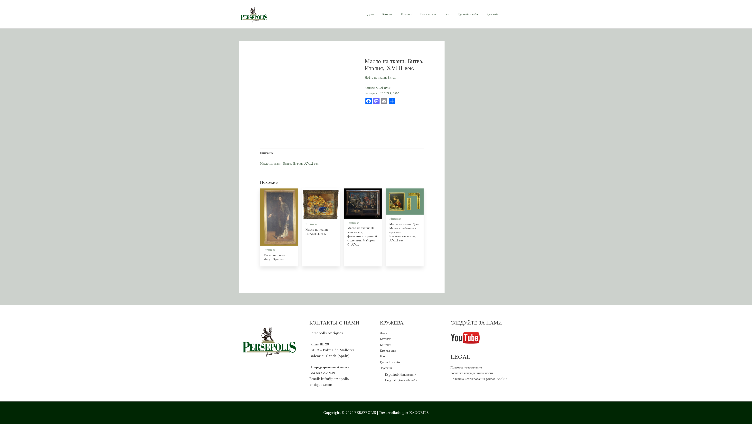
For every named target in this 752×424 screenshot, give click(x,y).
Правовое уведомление (466, 367)
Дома (383, 333)
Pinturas (385, 93)
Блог (383, 356)
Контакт (385, 345)
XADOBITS (419, 413)
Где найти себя (390, 362)
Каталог (385, 339)
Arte (396, 93)
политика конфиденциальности (471, 373)
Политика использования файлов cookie (479, 379)
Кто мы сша (388, 350)
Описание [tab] (267, 153)
